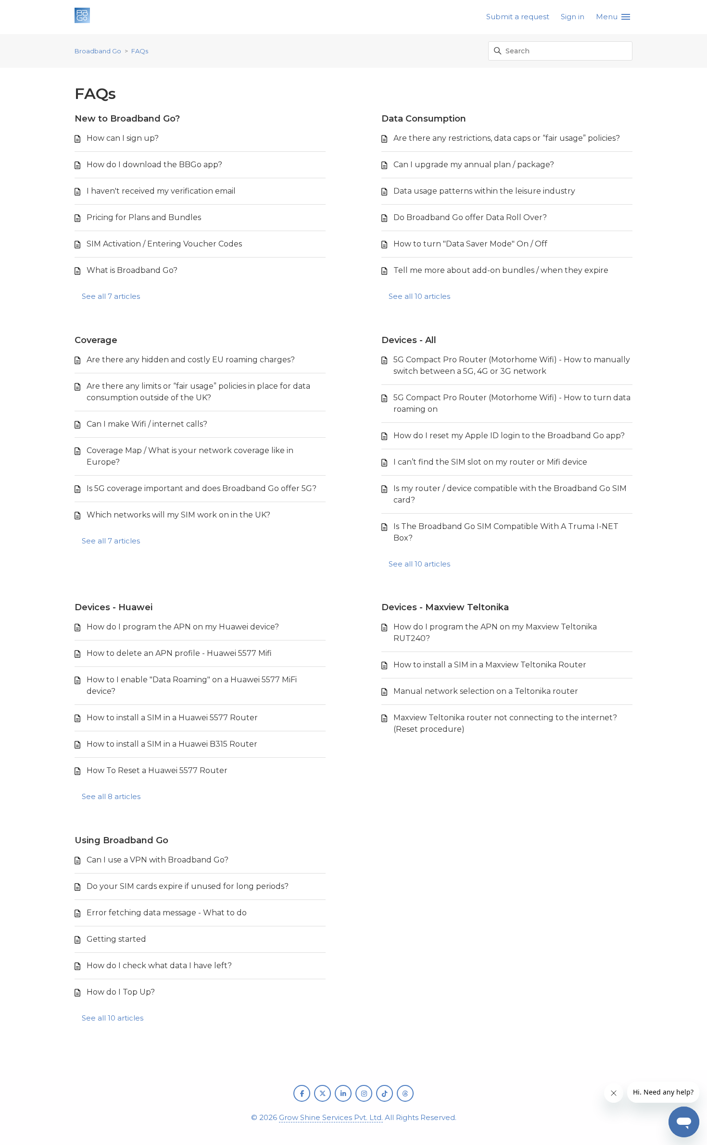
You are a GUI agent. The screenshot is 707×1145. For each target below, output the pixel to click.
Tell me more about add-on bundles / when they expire (500, 270)
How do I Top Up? (121, 992)
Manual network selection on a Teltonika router (485, 691)
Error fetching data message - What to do (167, 912)
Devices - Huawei (113, 607)
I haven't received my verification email (161, 191)
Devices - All (408, 340)
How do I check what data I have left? (159, 965)
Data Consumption (423, 118)
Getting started (116, 939)
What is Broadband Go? (132, 270)
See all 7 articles (111, 296)
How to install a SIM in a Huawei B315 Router (172, 744)
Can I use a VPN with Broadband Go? (157, 859)
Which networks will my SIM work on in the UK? (178, 514)
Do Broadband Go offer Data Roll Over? (470, 217)
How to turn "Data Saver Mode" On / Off (470, 243)
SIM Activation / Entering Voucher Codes (164, 243)
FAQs (139, 51)
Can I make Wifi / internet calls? (147, 424)
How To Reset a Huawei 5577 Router (157, 770)
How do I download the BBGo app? (154, 164)
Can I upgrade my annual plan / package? (473, 164)
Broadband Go (98, 51)
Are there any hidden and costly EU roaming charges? (191, 359)
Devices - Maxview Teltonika (445, 607)
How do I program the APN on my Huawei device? (183, 626)
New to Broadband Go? (127, 118)
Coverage (96, 340)
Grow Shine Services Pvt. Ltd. (331, 1117)
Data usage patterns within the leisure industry (484, 191)
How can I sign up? (123, 138)
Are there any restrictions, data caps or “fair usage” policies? (506, 138)
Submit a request (517, 16)
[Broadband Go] (82, 17)
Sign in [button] (572, 16)
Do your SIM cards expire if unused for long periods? (188, 886)
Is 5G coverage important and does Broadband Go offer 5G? (201, 488)
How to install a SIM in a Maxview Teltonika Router (489, 664)
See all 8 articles (111, 796)
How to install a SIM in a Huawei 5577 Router (172, 717)
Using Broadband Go (121, 840)
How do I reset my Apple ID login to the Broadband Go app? (509, 435)
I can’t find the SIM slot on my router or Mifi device (490, 462)
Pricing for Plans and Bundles (144, 217)
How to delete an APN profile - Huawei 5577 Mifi (179, 653)
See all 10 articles (419, 296)
